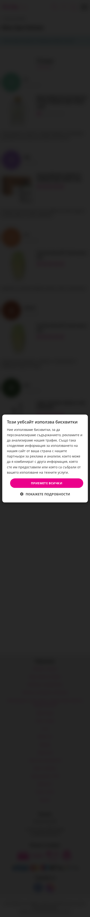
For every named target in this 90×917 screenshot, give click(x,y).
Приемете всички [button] (46, 483)
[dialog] (45, 458)
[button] (45, 494)
